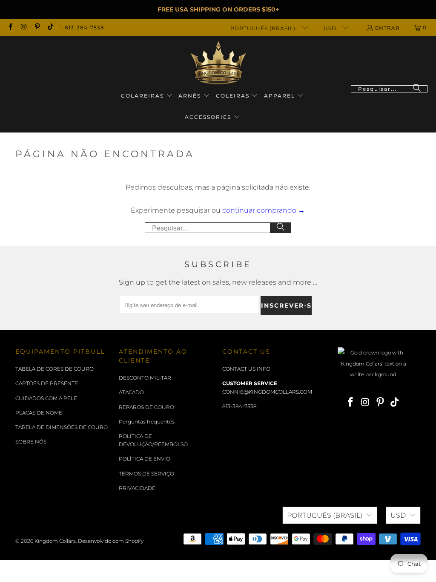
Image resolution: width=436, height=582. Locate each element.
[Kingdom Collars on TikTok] (50, 27)
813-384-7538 (239, 406)
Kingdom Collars (55, 541)
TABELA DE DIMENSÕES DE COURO (61, 427)
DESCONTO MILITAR (145, 378)
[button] (147, 96)
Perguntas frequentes (147, 421)
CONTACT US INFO (246, 369)
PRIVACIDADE (137, 488)
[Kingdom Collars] (218, 62)
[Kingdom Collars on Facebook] (10, 27)
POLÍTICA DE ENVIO (144, 458)
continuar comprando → (263, 210)
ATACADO (131, 392)
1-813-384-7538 (82, 27)
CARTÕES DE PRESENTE (46, 383)
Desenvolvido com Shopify (110, 541)
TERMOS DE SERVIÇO (146, 473)
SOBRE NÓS (30, 441)
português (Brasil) (263, 28)
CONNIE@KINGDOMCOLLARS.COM (267, 392)
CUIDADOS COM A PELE (46, 398)
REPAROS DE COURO (146, 407)
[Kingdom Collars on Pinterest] (36, 27)
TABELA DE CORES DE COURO (54, 369)
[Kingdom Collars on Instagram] (23, 27)
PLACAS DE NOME (38, 412)
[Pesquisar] (416, 88)
